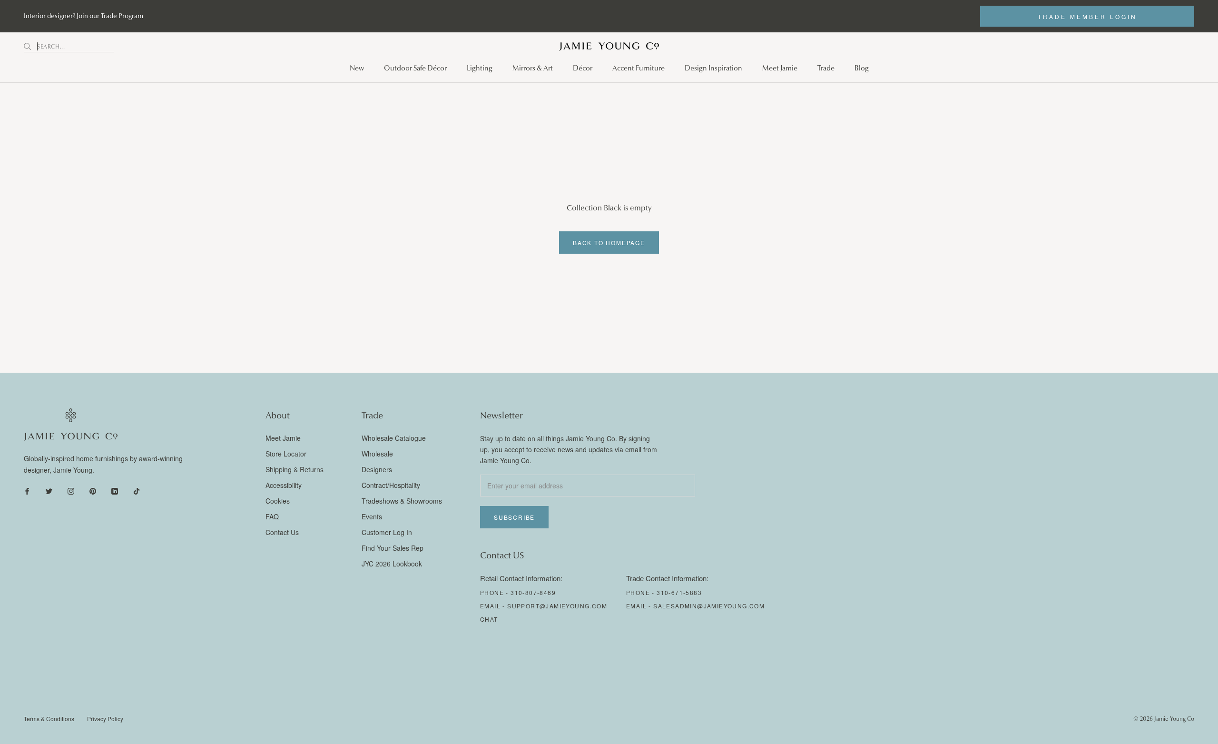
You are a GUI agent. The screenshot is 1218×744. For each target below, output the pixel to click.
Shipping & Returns (294, 469)
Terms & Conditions (49, 718)
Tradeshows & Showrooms (402, 501)
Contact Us (282, 532)
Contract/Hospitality (391, 485)
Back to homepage (609, 242)
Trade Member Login (1087, 16)
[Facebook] (27, 490)
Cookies (277, 501)
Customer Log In (387, 532)
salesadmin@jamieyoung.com (709, 606)
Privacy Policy (105, 718)
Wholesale (377, 453)
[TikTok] (136, 490)
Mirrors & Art (532, 68)
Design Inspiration (713, 68)
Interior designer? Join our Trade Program (83, 16)
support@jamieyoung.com (557, 606)
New (357, 68)
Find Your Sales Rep (392, 548)
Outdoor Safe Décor (415, 68)
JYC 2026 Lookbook (392, 563)
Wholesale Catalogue (394, 438)
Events (372, 516)
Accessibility (283, 485)
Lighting (479, 68)
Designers (377, 469)
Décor (582, 68)
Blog (862, 68)
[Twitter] (49, 490)
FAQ (272, 516)
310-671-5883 (679, 592)
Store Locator (285, 453)
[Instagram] (71, 490)
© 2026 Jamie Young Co (1163, 718)
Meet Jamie (779, 68)
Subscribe (514, 517)
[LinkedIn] (114, 490)
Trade (826, 68)
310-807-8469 (533, 592)
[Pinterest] (92, 490)
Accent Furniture (638, 68)
